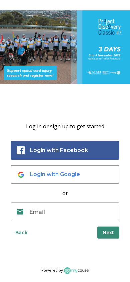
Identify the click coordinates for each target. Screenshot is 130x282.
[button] (21, 233)
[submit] (108, 233)
